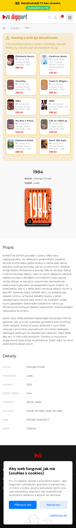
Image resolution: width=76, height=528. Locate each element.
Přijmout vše (22, 505)
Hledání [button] (49, 17)
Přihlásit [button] (55, 17)
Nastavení (53, 505)
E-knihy (15, 27)
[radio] (21, 64)
